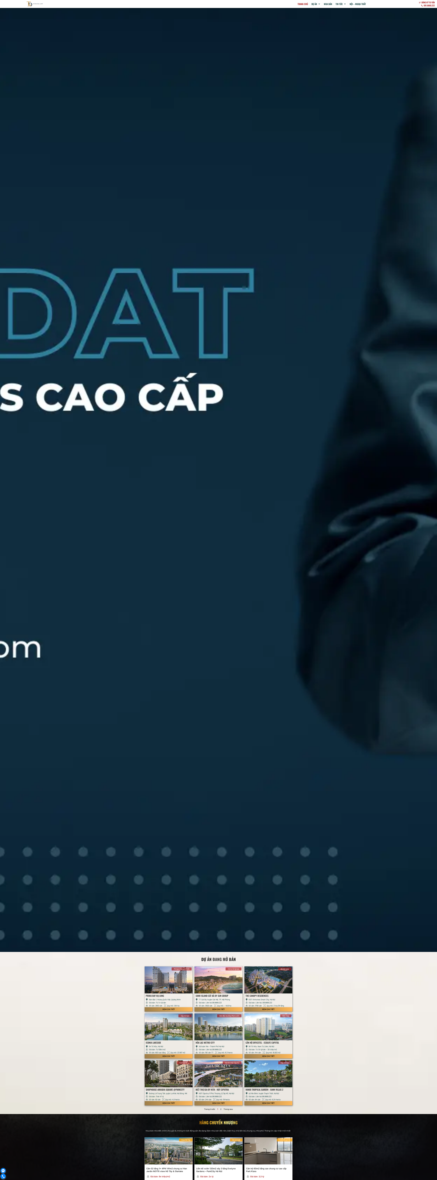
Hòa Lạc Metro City (205, 1042)
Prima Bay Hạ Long (155, 995)
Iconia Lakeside (153, 1042)
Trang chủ (303, 4)
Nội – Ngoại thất (358, 4)
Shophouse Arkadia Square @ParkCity (165, 1089)
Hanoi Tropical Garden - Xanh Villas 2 (264, 1089)
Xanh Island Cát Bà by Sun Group (212, 995)
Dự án (314, 4)
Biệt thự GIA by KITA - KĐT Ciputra (212, 1089)
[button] (182, 968)
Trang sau (228, 1109)
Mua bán (328, 4)
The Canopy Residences (257, 995)
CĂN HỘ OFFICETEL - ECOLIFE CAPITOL (262, 1042)
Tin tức (339, 4)
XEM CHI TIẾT (168, 1009)
